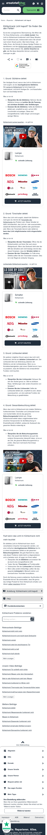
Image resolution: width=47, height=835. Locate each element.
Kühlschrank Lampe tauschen (13, 122)
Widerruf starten (24, 810)
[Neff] (35, 175)
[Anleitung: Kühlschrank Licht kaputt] (36, 59)
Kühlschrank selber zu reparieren (30, 46)
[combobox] (9, 10)
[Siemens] (22, 175)
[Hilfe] (43, 757)
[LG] (10, 188)
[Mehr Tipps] (43, 794)
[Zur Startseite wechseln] (16, 3)
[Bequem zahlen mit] (43, 781)
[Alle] (35, 194)
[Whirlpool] (22, 188)
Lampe (18, 153)
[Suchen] (18, 10)
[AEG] (10, 181)
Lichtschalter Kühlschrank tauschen (15, 264)
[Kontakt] (43, 763)
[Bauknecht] (10, 194)
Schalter (19, 294)
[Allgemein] (43, 750)
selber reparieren (14, 584)
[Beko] (35, 188)
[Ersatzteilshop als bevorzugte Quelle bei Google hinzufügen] (23, 65)
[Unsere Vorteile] (43, 769)
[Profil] (42, 3)
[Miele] (22, 181)
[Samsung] (35, 181)
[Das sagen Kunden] (43, 788)
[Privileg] (22, 194)
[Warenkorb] (37, 3)
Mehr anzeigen (8, 658)
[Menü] (3, 3)
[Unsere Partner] (43, 775)
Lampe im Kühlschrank (14, 87)
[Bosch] (10, 175)
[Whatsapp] (33, 3)
